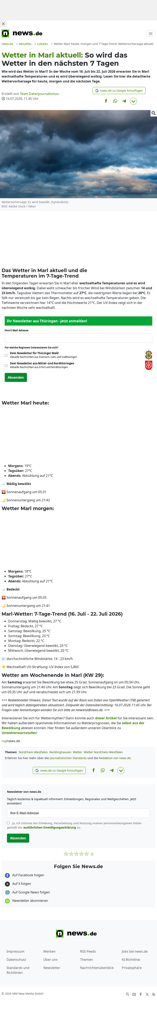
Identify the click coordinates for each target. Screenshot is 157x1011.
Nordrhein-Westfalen (33, 752)
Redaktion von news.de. (115, 758)
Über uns (50, 959)
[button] (119, 90)
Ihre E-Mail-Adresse (18, 330)
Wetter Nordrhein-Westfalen (103, 752)
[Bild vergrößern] (153, 113)
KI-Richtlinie (131, 959)
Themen (86, 959)
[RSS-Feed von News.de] (153, 994)
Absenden (16, 377)
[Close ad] (3, 23)
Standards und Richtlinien (18, 970)
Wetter (77, 752)
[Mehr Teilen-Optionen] (133, 101)
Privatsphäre (132, 967)
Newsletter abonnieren (29, 900)
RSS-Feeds (88, 951)
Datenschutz (16, 959)
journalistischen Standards (68, 758)
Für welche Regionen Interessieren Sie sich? (33, 347)
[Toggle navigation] (150, 33)
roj (4, 741)
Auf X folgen (21, 883)
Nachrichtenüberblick (97, 967)
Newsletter (51, 967)
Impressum (15, 951)
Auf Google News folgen (30, 892)
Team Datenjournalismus (39, 93)
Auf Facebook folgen (27, 875)
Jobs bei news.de (135, 951)
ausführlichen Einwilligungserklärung (49, 827)
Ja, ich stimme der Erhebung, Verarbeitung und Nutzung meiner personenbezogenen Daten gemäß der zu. (74, 825)
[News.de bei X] (147, 994)
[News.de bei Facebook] (140, 994)
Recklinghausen (60, 752)
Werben (49, 951)
